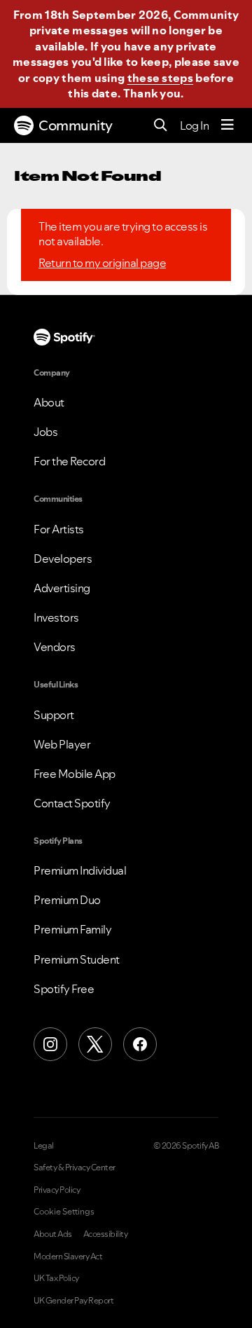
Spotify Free (64, 989)
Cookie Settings (64, 1211)
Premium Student (77, 959)
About (49, 402)
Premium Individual (80, 870)
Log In (194, 125)
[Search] (161, 126)
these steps (160, 77)
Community (75, 125)
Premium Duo (67, 900)
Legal (44, 1145)
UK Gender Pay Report (73, 1300)
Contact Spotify (72, 803)
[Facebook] (140, 1044)
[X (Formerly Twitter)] (95, 1044)
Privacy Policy (57, 1190)
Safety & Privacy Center (74, 1167)
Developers (63, 558)
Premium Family (72, 929)
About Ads (53, 1234)
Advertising (62, 588)
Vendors (55, 647)
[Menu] (227, 125)
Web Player (62, 744)
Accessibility (105, 1234)
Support (54, 715)
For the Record (69, 461)
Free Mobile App (74, 773)
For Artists (59, 529)
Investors (56, 617)
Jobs (45, 431)
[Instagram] (50, 1044)
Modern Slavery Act (68, 1256)
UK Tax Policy (56, 1278)
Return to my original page (102, 263)
